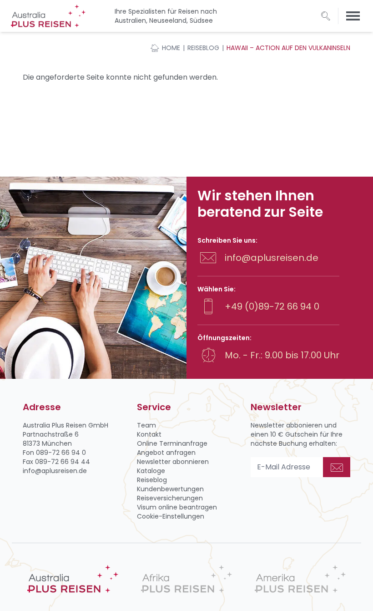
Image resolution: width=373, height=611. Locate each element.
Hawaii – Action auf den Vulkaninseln (288, 47)
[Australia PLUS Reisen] (72, 579)
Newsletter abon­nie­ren (173, 461)
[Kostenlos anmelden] (336, 467)
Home (171, 47)
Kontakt (149, 434)
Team (146, 425)
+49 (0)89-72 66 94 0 (272, 306)
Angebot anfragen (166, 452)
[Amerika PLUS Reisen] (300, 579)
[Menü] (353, 16)
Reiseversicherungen (170, 498)
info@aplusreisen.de (271, 257)
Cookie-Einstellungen (170, 516)
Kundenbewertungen (170, 489)
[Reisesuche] (326, 16)
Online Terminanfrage (172, 443)
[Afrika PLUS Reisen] (186, 579)
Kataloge (151, 470)
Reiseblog (203, 47)
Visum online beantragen (177, 507)
